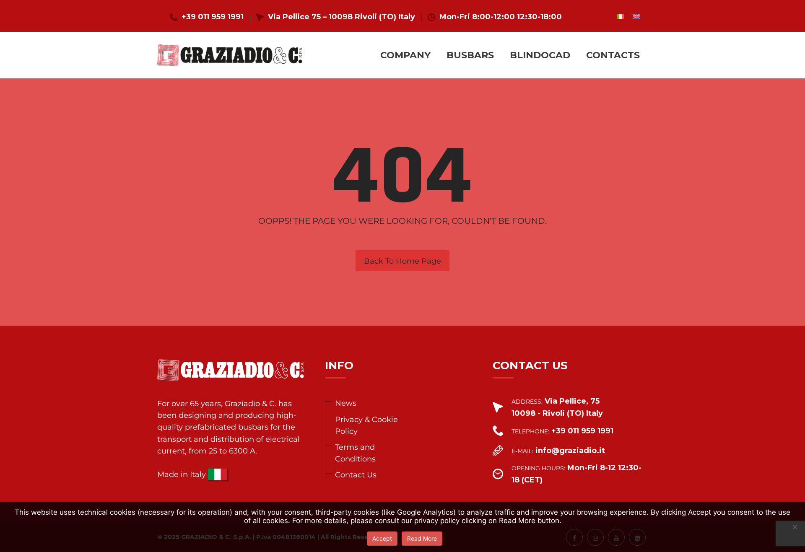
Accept (382, 538)
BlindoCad (540, 55)
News (345, 403)
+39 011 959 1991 (213, 16)
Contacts (613, 55)
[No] (794, 527)
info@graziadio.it (570, 450)
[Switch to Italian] (620, 16)
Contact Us (356, 474)
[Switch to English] (636, 16)
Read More (422, 538)
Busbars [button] (470, 55)
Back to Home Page (402, 261)
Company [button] (405, 55)
